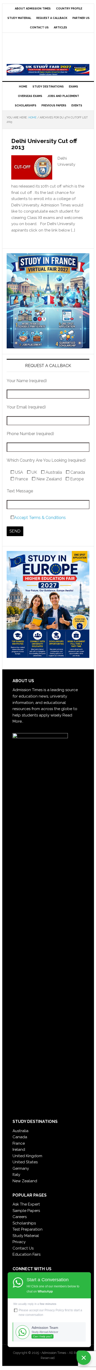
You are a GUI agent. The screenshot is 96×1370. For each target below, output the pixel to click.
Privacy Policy (54, 1310)
